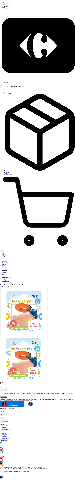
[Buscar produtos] (1, 87)
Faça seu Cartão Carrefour (5, 82)
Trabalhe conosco (4, 433)
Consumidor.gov (4, 430)
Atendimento (3, 7)
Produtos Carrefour (4, 270)
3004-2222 (2, 411)
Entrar (4, 92)
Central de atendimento (5, 421)
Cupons (3, 271)
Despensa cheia (4, 272)
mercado (3, 1)
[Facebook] (0, 475)
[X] (1, 475)
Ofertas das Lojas (7, 6)
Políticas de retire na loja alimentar (6, 438)
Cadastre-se (10, 93)
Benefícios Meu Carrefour (5, 8)
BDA (3, 286)
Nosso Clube (7, 172)
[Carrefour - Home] (1, 85)
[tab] (24, 311)
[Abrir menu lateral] (1, 84)
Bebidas (3, 274)
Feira (2, 273)
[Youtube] (2, 475)
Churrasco (3, 275)
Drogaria (3, 2)
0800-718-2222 (3, 414)
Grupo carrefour (7, 5)
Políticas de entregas (4, 427)
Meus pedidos (3, 428)
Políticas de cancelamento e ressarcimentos (7, 428)
